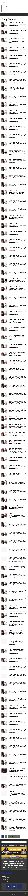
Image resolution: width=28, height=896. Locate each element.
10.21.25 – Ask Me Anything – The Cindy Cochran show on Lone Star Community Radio (17, 176)
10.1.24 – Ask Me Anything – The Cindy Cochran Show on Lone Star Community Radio (17, 467)
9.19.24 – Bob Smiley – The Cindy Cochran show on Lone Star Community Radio (17, 507)
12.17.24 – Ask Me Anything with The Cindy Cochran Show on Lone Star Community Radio (17, 410)
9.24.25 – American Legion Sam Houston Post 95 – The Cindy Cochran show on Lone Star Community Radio (17, 193)
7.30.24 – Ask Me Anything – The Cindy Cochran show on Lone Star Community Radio (17, 691)
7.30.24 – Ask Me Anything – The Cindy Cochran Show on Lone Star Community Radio (17, 731)
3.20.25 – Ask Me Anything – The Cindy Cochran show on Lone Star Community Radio (17, 305)
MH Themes (14, 894)
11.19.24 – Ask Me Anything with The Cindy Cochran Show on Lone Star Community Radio (17, 442)
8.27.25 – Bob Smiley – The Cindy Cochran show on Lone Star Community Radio (17, 217)
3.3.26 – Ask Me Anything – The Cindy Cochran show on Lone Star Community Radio (17, 80)
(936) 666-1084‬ (4, 879)
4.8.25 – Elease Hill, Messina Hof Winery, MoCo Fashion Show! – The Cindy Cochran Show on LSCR (17, 280)
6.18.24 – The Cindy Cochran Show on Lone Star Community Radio (18, 777)
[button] (4, 280)
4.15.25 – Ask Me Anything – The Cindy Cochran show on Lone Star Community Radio (17, 264)
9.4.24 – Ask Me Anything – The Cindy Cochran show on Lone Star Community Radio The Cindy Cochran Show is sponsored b (17, 559)
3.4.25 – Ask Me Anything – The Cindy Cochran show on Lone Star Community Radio (17, 329)
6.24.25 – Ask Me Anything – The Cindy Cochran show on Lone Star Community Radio (17, 241)
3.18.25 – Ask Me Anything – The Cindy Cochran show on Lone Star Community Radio (17, 313)
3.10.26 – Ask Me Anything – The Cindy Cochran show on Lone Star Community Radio (17, 73)
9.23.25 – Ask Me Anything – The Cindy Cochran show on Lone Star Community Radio (17, 201)
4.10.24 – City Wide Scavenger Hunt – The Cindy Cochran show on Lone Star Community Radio (17, 819)
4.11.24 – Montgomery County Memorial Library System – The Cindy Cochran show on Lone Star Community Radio (17, 828)
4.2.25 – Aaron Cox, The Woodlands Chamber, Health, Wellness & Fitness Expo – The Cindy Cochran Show (17, 289)
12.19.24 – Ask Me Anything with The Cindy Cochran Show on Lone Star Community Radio (17, 394)
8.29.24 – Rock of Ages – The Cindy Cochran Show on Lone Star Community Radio (17, 576)
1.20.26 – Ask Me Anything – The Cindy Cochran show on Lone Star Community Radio (17, 136)
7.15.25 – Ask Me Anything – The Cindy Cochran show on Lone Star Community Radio (17, 233)
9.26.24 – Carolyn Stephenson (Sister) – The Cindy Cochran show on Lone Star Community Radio (17, 483)
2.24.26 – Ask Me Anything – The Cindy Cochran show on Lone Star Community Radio (17, 96)
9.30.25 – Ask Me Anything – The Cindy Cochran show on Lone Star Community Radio (17, 184)
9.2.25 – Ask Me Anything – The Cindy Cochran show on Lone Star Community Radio (17, 209)
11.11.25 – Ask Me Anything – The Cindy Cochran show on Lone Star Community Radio (17, 161)
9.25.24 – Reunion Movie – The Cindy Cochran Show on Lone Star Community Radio (17, 491)
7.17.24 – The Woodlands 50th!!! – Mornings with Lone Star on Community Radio (17, 770)
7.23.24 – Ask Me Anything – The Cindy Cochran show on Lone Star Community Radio (17, 739)
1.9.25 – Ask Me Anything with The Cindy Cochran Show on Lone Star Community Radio (17, 377)
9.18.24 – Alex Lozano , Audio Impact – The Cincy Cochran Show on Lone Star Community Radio (17, 516)
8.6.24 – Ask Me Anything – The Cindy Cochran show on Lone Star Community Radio (17, 699)
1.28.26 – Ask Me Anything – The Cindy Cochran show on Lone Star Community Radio (17, 120)
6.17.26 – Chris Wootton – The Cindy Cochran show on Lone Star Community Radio (17, 24)
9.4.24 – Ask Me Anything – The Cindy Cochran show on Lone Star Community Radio (17, 568)
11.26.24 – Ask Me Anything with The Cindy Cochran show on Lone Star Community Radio (17, 426)
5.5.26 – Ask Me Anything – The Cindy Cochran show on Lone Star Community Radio (17, 49)
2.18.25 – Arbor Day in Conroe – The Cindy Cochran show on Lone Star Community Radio (17, 354)
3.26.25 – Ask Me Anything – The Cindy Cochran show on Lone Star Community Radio (17, 297)
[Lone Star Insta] (19, 886)
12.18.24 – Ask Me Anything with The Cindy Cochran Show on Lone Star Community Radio (17, 402)
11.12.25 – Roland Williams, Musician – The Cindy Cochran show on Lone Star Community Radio (17, 152)
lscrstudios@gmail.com (6, 881)
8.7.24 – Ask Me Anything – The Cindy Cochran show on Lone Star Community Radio (17, 676)
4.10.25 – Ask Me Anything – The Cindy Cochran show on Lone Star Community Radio (17, 272)
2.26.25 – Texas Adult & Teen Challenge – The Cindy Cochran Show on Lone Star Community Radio (17, 337)
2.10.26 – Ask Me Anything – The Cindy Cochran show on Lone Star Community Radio (17, 112)
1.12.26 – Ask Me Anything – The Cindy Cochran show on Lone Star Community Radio (17, 144)
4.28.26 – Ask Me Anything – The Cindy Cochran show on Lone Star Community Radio (17, 57)
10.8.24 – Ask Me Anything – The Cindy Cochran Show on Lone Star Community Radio (17, 459)
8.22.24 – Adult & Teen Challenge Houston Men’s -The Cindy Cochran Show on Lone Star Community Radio (17, 633)
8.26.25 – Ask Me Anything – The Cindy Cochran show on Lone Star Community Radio (17, 225)
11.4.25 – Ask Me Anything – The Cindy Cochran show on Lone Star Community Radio (17, 169)
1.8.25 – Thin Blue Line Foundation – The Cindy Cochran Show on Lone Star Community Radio (17, 386)
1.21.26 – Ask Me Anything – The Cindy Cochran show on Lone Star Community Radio (17, 128)
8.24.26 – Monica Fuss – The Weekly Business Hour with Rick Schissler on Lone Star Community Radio (13, 864)
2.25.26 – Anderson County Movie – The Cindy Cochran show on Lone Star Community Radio (17, 88)
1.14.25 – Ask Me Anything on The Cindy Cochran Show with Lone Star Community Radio (16, 369)
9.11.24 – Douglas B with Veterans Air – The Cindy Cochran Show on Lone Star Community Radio (18, 525)
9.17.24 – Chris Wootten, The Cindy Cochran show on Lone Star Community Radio (17, 533)
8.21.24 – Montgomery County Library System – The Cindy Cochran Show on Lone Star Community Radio (16, 623)
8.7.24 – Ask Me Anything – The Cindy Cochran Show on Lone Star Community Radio (17, 683)
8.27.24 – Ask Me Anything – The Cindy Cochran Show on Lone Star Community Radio (17, 607)
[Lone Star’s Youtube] (14, 886)
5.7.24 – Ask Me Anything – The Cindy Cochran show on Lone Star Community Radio (17, 812)
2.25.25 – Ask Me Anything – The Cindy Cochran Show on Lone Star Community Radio (17, 346)
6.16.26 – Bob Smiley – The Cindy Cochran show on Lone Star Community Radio (17, 32)
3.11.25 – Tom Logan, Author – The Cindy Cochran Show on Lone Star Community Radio (17, 321)
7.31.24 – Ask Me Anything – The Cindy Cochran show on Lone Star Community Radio (17, 715)
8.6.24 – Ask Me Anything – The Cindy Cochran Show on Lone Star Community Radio (17, 707)
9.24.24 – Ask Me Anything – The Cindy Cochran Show (17, 474)
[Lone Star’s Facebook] (8, 886)
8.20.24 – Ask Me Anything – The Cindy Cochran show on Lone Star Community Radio (17, 660)
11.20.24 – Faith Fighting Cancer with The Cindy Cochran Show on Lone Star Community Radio (17, 434)
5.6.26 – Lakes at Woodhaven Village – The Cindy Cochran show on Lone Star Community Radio (17, 40)
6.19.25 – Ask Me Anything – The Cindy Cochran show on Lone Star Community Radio (17, 249)
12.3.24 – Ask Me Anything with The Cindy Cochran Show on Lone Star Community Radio (17, 418)
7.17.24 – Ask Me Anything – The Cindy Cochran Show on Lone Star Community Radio (17, 754)
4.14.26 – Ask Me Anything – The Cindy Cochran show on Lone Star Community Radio (17, 65)
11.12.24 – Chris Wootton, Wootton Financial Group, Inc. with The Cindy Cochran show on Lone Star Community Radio (17, 450)
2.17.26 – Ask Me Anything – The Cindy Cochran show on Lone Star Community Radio (17, 104)
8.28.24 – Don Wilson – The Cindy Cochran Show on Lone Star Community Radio (17, 591)
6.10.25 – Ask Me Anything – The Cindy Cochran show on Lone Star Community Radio (17, 257)
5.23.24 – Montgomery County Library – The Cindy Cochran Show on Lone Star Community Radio (17, 794)
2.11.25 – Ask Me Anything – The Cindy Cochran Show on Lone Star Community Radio (17, 362)
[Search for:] (14, 842)
